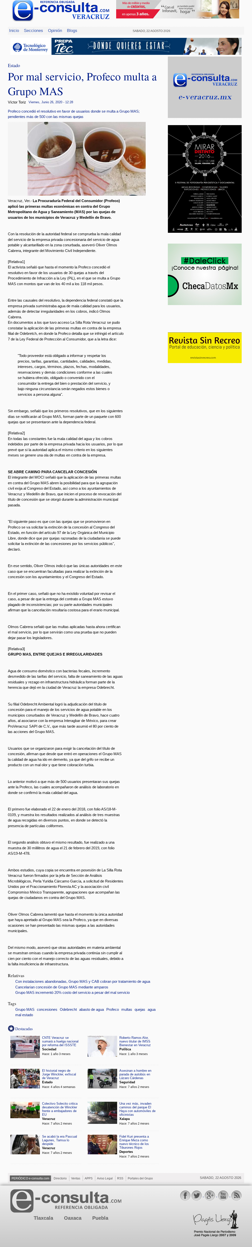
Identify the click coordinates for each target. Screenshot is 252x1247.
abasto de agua (91, 1010)
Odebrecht (68, 1010)
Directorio (60, 1178)
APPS (89, 1178)
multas (126, 1010)
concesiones (47, 1010)
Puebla (100, 1218)
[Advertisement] (145, 277)
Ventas (75, 1178)
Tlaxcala (43, 1218)
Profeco (112, 1010)
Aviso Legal (105, 1178)
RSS (120, 1178)
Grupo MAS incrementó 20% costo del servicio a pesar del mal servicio (72, 993)
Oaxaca (72, 1218)
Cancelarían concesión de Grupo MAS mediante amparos (61, 987)
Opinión (55, 30)
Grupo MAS (24, 1010)
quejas (140, 1010)
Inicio (14, 30)
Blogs (72, 30)
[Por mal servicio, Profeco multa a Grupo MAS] (87, 194)
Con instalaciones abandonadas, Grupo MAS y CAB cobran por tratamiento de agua (82, 981)
